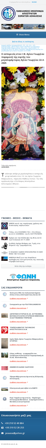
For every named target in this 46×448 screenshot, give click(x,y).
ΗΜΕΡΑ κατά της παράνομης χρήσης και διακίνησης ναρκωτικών (25, 224)
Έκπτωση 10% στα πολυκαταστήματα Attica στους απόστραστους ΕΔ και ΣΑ (25, 294)
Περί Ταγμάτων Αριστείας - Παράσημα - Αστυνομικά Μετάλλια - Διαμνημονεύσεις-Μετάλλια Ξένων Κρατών (27, 400)
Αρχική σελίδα (6, 45)
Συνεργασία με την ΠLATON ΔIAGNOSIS (25, 304)
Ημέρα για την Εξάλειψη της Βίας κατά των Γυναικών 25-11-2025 (25, 239)
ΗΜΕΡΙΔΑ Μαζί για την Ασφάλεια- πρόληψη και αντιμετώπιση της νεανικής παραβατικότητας (26, 259)
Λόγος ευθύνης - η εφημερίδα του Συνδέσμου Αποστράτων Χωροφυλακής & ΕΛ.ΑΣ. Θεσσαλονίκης (26, 355)
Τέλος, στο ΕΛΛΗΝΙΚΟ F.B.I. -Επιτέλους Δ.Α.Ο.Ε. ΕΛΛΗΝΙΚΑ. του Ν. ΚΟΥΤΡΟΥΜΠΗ (25, 233)
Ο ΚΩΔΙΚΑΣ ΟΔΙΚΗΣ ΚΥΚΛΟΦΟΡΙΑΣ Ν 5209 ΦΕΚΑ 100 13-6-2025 (26, 253)
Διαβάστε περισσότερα (18, 298)
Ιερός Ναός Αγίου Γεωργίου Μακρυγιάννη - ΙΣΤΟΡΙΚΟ (27, 340)
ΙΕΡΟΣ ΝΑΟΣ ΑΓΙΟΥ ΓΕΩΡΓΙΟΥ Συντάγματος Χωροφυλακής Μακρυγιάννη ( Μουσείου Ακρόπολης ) (20, 47)
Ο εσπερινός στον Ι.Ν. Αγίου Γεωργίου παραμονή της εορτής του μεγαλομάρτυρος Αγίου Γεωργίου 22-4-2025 (22, 49)
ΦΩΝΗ (34, 2)
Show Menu (24, 34)
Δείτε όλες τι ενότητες (23, 41)
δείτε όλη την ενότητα (23, 266)
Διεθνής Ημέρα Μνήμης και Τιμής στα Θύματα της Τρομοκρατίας (24, 244)
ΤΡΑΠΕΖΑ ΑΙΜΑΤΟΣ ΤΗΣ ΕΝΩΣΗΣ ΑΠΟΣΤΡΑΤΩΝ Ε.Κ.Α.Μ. (22, 328)
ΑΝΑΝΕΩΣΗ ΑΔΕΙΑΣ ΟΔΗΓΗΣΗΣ (22, 367)
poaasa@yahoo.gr (15, 433)
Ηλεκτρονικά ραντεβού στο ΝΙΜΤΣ (23, 388)
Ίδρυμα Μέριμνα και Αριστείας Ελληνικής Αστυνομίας (26, 378)
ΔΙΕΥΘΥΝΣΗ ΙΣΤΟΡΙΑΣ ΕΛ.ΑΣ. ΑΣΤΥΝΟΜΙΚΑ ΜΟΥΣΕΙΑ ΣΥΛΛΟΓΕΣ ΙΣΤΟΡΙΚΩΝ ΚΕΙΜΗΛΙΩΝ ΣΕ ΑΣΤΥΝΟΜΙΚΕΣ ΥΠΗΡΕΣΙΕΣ (26, 316)
